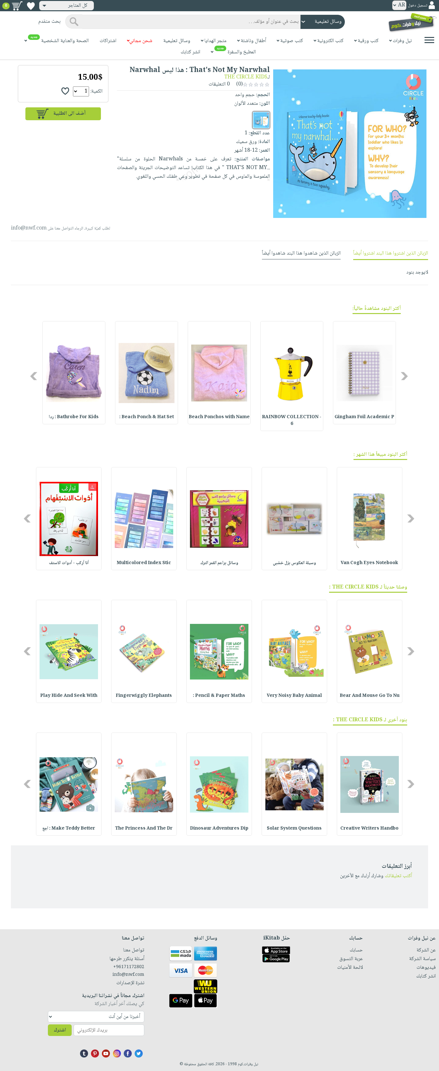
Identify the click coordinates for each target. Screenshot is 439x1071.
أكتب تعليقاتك (398, 876)
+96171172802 (128, 967)
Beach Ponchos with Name (219, 417)
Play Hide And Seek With (68, 696)
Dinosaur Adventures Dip (219, 829)
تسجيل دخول (417, 5)
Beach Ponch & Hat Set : (146, 417)
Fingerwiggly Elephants (144, 696)
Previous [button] (405, 376)
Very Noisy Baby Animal (294, 696)
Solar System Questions (294, 829)
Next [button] (34, 376)
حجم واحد (245, 95)
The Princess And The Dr (144, 829)
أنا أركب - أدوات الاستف (69, 563)
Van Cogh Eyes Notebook (369, 563)
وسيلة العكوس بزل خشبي (294, 563)
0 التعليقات (220, 84)
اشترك (60, 1030)
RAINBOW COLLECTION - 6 (291, 420)
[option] (364, 372)
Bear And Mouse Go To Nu (369, 696)
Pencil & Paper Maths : (219, 696)
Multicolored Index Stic (144, 563)
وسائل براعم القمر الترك (219, 563)
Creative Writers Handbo (369, 829)
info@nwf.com (29, 228)
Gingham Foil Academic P (364, 417)
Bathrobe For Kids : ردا (74, 417)
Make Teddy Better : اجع (68, 829)
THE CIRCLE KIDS (245, 77)
